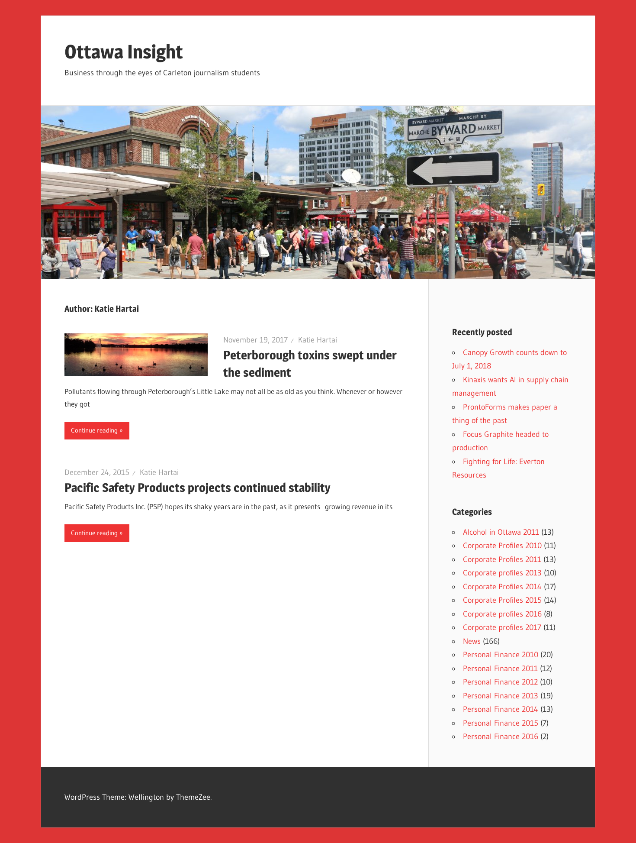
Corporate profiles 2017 (502, 627)
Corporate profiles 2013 (502, 573)
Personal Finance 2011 (500, 668)
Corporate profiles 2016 (502, 614)
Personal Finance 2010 (500, 654)
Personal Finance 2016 (500, 736)
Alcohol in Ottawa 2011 (501, 532)
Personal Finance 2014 (500, 709)
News (472, 641)
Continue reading (94, 430)
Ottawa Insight (123, 51)
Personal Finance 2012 (500, 682)
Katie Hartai (317, 340)
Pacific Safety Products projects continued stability (197, 487)
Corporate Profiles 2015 (502, 600)
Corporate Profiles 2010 (502, 545)
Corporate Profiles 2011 (502, 559)
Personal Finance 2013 (500, 696)
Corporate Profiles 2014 (502, 586)
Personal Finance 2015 (500, 723)
